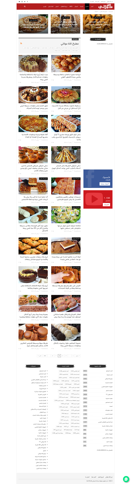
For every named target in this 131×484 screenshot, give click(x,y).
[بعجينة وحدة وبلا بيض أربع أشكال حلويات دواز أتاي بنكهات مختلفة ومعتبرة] (33, 303)
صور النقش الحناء (41, 436)
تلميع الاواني (75, 410)
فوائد (59, 426)
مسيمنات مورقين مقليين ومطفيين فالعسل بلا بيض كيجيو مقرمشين (68, 198)
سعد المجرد (75, 417)
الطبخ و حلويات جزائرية (73, 48)
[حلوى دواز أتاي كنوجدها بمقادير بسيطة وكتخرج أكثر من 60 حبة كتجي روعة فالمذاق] (33, 214)
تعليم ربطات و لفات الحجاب (39, 415)
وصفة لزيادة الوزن (57, 433)
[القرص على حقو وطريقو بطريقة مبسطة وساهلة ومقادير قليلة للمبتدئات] (65, 274)
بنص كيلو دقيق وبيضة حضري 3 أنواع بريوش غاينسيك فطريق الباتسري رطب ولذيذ (66, 137)
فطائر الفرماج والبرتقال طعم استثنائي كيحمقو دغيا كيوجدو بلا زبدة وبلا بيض (67, 315)
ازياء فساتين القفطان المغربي (105, 422)
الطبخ (87, 6)
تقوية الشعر (65, 404)
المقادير (63, 387)
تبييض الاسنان (64, 394)
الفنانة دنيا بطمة (58, 384)
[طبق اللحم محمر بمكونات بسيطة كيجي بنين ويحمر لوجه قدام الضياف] (33, 94)
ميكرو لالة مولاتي (108, 379)
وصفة (68, 433)
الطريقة (68, 384)
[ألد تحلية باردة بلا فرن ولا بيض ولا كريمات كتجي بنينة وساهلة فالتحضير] (33, 185)
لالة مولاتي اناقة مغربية (107, 418)
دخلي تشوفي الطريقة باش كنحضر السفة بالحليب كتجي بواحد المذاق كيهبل (66, 167)
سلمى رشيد (65, 420)
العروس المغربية (42, 394)
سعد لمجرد (65, 417)
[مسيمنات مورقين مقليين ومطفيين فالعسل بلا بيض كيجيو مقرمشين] (65, 185)
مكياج (44, 451)
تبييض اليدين (59, 400)
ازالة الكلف (65, 381)
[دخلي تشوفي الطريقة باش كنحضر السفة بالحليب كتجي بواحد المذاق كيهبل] (65, 154)
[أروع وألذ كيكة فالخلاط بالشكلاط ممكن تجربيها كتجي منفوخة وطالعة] (33, 274)
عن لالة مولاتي (110, 1)
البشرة (56, 381)
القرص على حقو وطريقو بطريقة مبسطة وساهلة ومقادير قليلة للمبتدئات (66, 287)
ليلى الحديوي (57, 430)
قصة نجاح (50, 6)
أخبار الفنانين (75, 371)
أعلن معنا (97, 1)
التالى (40, 356)
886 (45, 356)
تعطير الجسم (75, 404)
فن (66, 426)
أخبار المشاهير (108, 402)
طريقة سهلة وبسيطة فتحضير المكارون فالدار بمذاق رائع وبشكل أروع (34, 344)
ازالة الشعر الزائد (74, 378)
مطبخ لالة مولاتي (97, 18)
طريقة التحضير (64, 423)
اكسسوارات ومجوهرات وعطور (38, 383)
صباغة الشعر (75, 423)
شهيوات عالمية (75, 50)
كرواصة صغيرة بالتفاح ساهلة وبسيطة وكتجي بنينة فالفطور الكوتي (67, 76)
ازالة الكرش (75, 381)
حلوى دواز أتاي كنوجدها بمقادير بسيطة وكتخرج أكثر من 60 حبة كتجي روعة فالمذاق (34, 228)
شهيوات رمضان (26, 48)
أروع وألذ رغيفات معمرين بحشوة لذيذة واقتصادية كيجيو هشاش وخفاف (34, 258)
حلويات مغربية (44, 48)
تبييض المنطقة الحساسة (72, 400)
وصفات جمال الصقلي (41, 462)
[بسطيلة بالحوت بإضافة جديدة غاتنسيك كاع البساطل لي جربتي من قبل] (65, 94)
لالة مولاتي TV (109, 394)
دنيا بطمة (65, 413)
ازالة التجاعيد (63, 374)
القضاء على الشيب (74, 387)
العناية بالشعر (109, 390)
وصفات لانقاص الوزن (107, 438)
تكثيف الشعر (63, 407)
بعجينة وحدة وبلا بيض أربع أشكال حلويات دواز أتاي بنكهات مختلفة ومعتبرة (34, 315)
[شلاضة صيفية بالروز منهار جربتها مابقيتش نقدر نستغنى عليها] (65, 214)
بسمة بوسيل (75, 394)
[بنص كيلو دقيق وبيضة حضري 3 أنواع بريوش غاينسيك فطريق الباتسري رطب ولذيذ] (65, 123)
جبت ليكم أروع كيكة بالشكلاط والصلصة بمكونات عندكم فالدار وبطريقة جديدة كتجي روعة (34, 77)
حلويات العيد (51, 48)
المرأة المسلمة (42, 406)
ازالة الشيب (63, 378)
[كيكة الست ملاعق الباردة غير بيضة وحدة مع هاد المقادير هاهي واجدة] (65, 245)
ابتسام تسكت (74, 374)
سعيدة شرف (75, 420)
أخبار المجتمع (109, 371)
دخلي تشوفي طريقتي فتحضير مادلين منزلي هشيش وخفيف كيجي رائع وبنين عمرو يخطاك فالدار (34, 168)
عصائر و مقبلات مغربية (66, 50)
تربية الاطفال (64, 6)
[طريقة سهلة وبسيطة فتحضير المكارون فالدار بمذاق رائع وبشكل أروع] (33, 332)
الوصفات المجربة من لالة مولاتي (61, 48)
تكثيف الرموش (74, 407)
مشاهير (76, 433)
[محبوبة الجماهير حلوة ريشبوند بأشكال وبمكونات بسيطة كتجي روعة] (65, 332)
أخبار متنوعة (109, 375)
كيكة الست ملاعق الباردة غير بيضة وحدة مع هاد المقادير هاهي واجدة (66, 258)
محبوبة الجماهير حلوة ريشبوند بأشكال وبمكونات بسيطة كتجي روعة (67, 344)
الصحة (81, 6)
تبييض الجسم (63, 397)
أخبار (92, 6)
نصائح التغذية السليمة (40, 457)
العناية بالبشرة (108, 383)
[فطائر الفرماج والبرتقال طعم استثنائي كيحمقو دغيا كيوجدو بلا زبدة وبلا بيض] (65, 303)
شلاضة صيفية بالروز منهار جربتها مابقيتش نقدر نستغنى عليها (69, 227)
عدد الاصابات (75, 426)
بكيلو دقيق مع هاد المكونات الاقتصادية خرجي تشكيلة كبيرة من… (66, 24)
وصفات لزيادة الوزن (107, 446)
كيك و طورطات (57, 50)
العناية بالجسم (109, 414)
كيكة (77, 430)
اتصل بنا (92, 1)
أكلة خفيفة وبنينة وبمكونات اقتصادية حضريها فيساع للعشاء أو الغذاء (35, 135)
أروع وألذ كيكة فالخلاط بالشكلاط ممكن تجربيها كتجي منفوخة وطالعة (34, 287)
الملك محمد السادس (64, 391)
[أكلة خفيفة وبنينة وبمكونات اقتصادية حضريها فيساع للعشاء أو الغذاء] (33, 123)
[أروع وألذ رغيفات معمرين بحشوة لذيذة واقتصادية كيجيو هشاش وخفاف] (33, 245)
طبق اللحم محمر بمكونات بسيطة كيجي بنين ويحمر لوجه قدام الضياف (34, 107)
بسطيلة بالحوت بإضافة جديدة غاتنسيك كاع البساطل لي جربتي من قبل (66, 107)
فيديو (44, 6)
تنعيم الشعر (65, 410)
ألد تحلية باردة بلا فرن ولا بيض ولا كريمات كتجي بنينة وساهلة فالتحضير (34, 198)
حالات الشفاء (75, 413)
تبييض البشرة (74, 397)
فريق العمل (103, 1)
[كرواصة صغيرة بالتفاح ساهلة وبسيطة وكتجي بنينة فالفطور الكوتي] (65, 63)
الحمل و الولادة (42, 386)
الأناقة (71, 6)
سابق (77, 356)
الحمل (57, 6)
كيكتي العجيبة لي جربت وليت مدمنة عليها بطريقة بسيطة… (33, 25)
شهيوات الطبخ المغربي (35, 48)
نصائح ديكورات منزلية (40, 460)
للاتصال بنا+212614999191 (104, 44)
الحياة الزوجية (42, 389)
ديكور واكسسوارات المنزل (39, 424)
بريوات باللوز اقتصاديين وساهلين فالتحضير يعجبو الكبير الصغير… (98, 24)
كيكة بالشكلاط (68, 430)
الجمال (76, 6)
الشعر (76, 384)
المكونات (76, 391)
